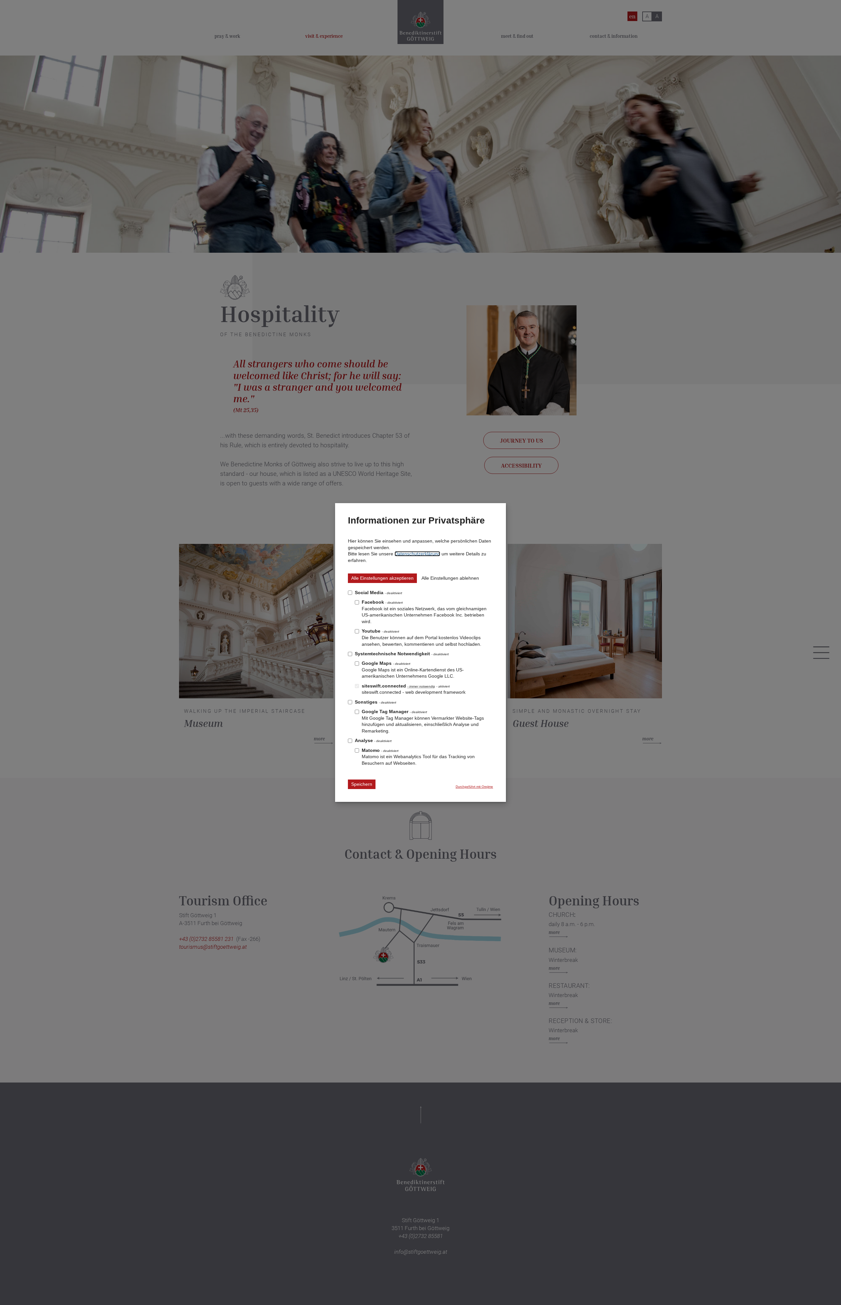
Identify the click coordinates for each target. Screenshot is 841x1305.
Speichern (361, 784)
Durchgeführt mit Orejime (474, 786)
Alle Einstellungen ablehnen (450, 578)
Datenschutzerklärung (417, 553)
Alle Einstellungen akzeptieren (382, 578)
